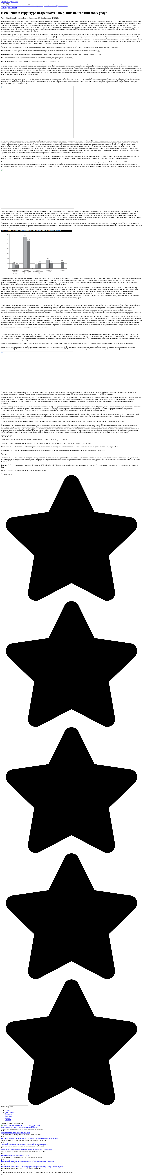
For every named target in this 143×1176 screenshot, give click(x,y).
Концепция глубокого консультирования (15, 1133)
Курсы (7, 1118)
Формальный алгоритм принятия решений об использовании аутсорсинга (27, 1161)
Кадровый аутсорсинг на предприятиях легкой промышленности (24, 1144)
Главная (8, 1120)
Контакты (8, 1116)
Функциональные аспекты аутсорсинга (15, 1155)
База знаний (9, 1112)
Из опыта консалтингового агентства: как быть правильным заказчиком (26, 1150)
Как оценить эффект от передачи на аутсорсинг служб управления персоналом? (29, 1138)
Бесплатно (8, 1114)
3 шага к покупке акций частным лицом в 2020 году (19, 1127)
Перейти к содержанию (9, 2)
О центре (8, 1110)
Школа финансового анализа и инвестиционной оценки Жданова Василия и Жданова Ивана (34, 6)
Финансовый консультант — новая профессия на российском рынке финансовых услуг (32, 1167)
